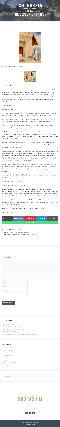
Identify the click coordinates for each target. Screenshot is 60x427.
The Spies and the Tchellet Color (16, 232)
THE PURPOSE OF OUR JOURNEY (12, 327)
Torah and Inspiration (11, 229)
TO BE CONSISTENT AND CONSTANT (13, 329)
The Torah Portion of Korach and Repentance (20, 235)
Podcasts (5, 357)
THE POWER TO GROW (9, 331)
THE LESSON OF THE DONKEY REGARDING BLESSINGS (19, 334)
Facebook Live (7, 348)
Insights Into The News (9, 353)
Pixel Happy (29, 424)
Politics (5, 360)
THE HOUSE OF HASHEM (10, 324)
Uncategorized (7, 365)
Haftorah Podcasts (8, 350)
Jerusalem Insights (8, 355)
